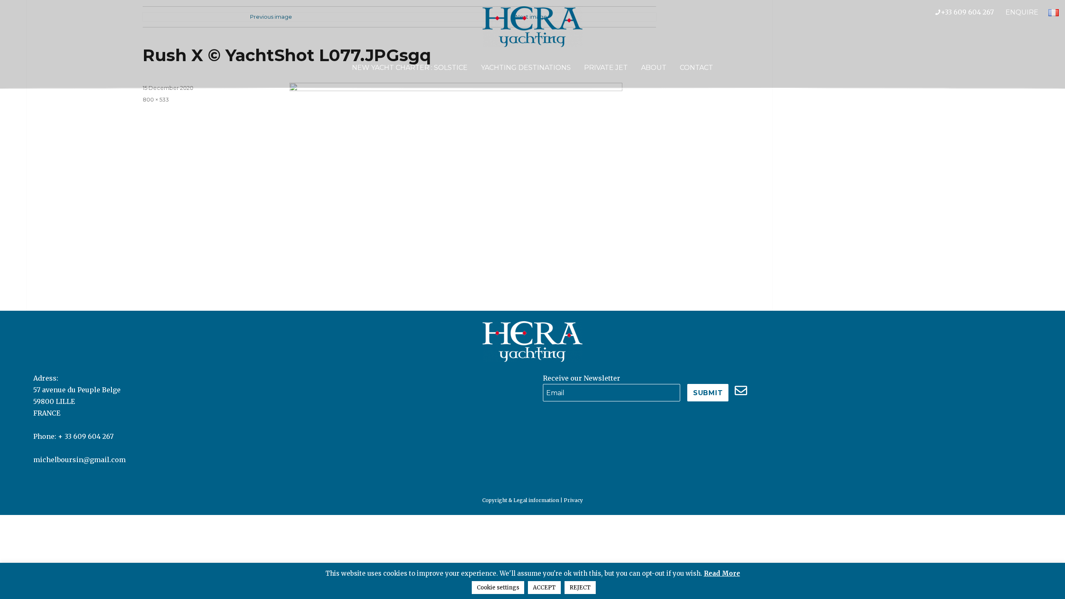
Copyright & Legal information (520, 500)
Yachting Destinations (526, 68)
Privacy (573, 500)
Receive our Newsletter (581, 378)
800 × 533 (156, 99)
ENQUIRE (1022, 12)
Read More (722, 573)
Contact (696, 68)
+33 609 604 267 (973, 12)
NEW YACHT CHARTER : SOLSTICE (410, 68)
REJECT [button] (580, 587)
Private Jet (606, 68)
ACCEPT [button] (544, 587)
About (653, 68)
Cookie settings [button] (498, 587)
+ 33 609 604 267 (86, 436)
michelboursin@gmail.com (79, 459)
